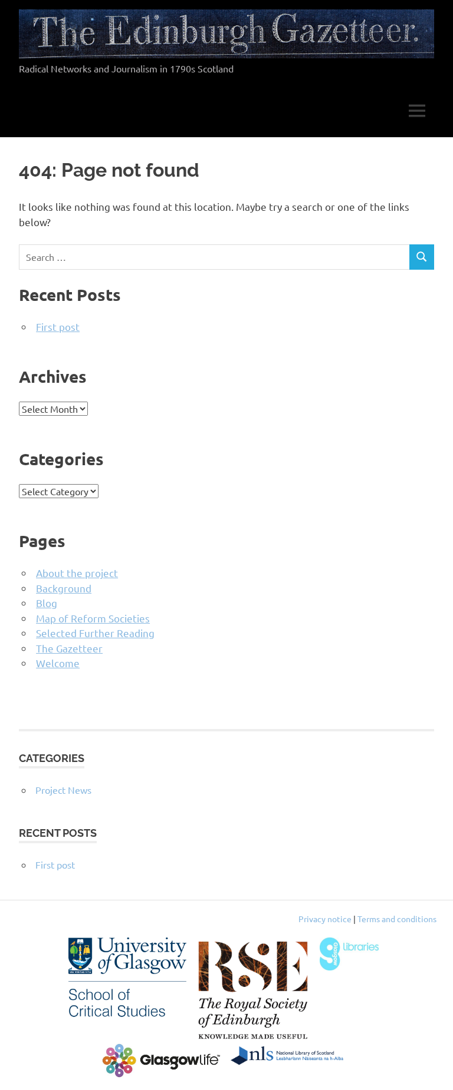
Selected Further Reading (95, 633)
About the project (77, 572)
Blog (46, 603)
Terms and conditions (396, 918)
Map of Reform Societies (93, 618)
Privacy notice (325, 918)
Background (63, 588)
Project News (63, 790)
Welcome (58, 663)
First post (58, 326)
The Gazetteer (69, 648)
